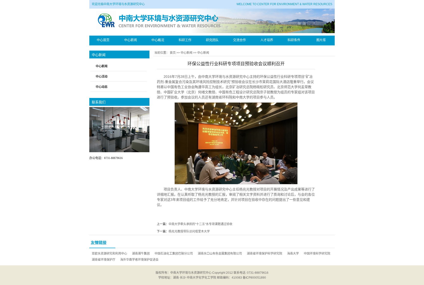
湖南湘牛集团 (141, 253)
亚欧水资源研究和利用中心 (109, 253)
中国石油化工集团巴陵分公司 (174, 253)
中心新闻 (186, 52)
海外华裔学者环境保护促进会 (139, 259)
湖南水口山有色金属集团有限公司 (220, 253)
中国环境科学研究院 (317, 253)
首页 (173, 52)
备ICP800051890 (254, 277)
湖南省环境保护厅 (103, 259)
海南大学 (293, 253)
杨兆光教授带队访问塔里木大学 (189, 231)
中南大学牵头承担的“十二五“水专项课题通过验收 (200, 224)
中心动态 (101, 87)
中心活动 (101, 76)
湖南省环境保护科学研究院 (264, 253)
